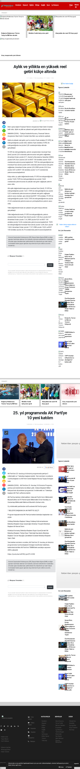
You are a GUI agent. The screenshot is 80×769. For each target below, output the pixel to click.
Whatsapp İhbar (5, 749)
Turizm (44, 738)
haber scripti (3, 764)
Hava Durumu (60, 721)
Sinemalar (59, 734)
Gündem (18, 5)
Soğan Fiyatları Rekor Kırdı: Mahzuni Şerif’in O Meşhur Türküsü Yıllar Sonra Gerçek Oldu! (70, 261)
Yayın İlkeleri (4, 739)
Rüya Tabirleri (73, 727)
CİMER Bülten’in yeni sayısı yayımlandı (70, 334)
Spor (48, 5)
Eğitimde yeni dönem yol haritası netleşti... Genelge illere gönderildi (70, 193)
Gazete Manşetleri (59, 741)
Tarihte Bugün (60, 732)
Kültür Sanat (45, 736)
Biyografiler (72, 725)
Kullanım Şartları (6, 747)
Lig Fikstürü (59, 729)
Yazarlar (33, 728)
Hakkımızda (4, 737)
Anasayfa (4, 12)
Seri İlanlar (59, 736)
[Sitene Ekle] (5, 730)
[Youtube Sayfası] (12, 726)
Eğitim (31, 5)
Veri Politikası (5, 741)
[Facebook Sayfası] (2, 726)
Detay (62, 767)
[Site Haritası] (2, 730)
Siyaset (25, 5)
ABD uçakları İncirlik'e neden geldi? (69, 239)
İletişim (32, 741)
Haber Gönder (5, 751)
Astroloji (71, 729)
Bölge (37, 5)
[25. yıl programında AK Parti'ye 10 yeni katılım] (28, 446)
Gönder (50, 265)
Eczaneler (58, 727)
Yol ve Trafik (59, 723)
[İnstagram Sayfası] (8, 726)
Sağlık (43, 5)
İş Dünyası (55, 5)
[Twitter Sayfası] (5, 726)
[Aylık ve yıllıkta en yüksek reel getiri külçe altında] (28, 100)
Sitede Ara (72, 721)
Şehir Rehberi (60, 738)
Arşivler (33, 732)
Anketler (71, 723)
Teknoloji (44, 740)
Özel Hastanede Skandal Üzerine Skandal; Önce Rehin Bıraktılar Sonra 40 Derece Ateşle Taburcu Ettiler (70, 168)
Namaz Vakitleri (60, 725)
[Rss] (19, 726)
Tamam (69, 767)
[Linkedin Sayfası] (15, 726)
